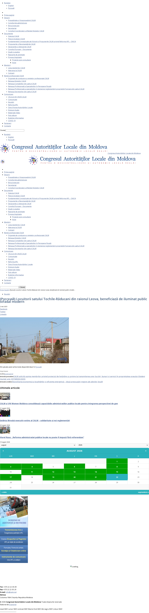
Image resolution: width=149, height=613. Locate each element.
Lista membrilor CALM (16, 68)
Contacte (7, 126)
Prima (2, 290)
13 (74, 472)
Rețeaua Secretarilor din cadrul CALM (22, 92)
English (11, 5)
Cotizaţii (11, 73)
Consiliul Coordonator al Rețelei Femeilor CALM (26, 31)
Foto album (12, 115)
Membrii (7, 65)
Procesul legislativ (15, 57)
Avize (14, 63)
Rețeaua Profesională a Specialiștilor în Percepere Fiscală (29, 86)
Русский (11, 8)
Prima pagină (9, 15)
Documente (8, 33)
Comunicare (8, 94)
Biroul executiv (13, 26)
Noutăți (11, 102)
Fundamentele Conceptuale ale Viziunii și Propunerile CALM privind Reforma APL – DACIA (42, 41)
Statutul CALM (13, 36)
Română (7, 3)
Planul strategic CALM (16, 39)
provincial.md (8, 374)
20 (74, 477)
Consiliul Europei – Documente (20, 49)
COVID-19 (12, 121)
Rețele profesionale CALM (14, 76)
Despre (7, 18)
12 (53, 472)
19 (53, 477)
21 (96, 477)
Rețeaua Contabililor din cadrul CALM (22, 84)
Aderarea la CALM (15, 70)
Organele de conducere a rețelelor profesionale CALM (28, 78)
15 (117, 472)
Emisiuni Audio (13, 110)
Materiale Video (14, 113)
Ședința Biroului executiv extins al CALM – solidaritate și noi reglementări (35, 420)
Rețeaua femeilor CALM (17, 81)
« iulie (4, 492)
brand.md (12, 604)
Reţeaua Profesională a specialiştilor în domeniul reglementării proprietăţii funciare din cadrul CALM (46, 89)
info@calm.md (11, 592)
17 (11, 477)
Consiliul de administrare (17, 23)
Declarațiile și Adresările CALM (19, 47)
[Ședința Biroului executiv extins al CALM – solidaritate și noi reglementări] (5, 416)
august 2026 (74, 450)
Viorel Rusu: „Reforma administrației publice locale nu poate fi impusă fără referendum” (42, 437)
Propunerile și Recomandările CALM (21, 44)
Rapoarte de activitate (16, 55)
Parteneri (7, 123)
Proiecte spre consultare (21, 60)
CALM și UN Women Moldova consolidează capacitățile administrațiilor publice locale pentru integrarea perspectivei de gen (59, 403)
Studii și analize (14, 52)
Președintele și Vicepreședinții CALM (22, 20)
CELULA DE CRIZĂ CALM (17, 97)
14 (96, 472)
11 (32, 472)
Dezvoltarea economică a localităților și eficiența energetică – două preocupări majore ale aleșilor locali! (57, 381)
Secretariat (12, 28)
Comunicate (12, 99)
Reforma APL (13, 105)
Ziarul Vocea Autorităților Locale (20, 107)
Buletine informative (16, 118)
